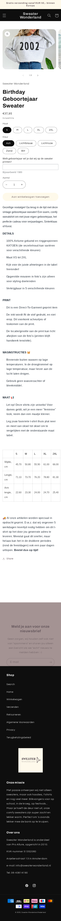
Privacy (11, 730)
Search (11, 684)
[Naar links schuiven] (23, 75)
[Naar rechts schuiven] (37, 75)
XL (38, 130)
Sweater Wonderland (29, 912)
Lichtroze (47, 143)
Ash (8, 143)
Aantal (6, 178)
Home (10, 692)
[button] (4, 15)
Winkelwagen (14, 699)
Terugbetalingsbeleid (19, 737)
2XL (51, 130)
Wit (23, 151)
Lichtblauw (26, 143)
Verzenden (13, 707)
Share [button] (10, 558)
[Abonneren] (50, 662)
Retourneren (14, 714)
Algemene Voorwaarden (20, 722)
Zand (9, 151)
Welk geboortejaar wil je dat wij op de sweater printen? (28, 160)
